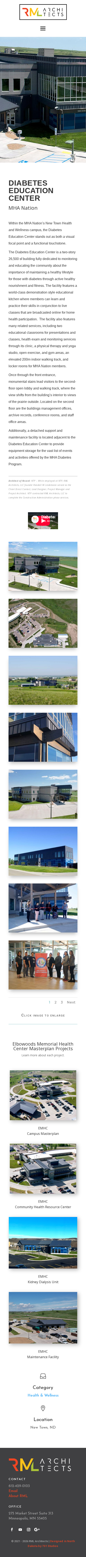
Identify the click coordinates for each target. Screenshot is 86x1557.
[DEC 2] (43, 648)
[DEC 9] (43, 932)
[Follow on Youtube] (20, 1529)
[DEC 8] (43, 876)
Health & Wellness (43, 1396)
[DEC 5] (43, 705)
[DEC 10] (43, 989)
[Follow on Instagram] (28, 1529)
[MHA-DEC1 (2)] (43, 762)
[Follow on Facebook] (12, 1529)
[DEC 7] (43, 819)
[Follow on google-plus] (37, 1529)
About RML (18, 1496)
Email (13, 1491)
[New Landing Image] (43, 591)
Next (71, 1002)
